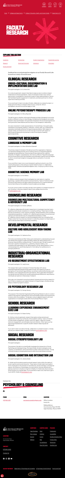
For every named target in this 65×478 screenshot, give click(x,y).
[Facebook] (4, 458)
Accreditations (43, 442)
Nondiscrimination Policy (56, 436)
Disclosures (52, 442)
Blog (41, 439)
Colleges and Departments (16, 13)
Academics (5, 60)
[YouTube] (11, 458)
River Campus (33, 434)
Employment (53, 431)
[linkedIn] (9, 458)
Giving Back (51, 63)
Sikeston (32, 439)
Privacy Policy (53, 439)
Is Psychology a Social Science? (43, 468)
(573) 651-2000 (7, 449)
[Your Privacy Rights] (2, 475)
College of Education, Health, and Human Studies (37, 13)
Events (41, 436)
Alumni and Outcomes (23, 63)
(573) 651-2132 (6, 400)
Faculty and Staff (7, 66)
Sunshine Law (53, 445)
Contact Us (6, 453)
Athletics (42, 434)
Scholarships (21, 60)
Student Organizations (38, 60)
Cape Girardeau (34, 431)
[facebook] (4, 391)
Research (5, 63)
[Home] (12, 5)
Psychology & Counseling (23, 385)
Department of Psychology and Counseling (24, 468)
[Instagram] (6, 458)
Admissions (36, 63)
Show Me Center (44, 445)
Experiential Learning (53, 60)
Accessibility (53, 434)
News (41, 431)
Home (5, 13)
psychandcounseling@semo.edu (32, 400)
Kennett (32, 436)
